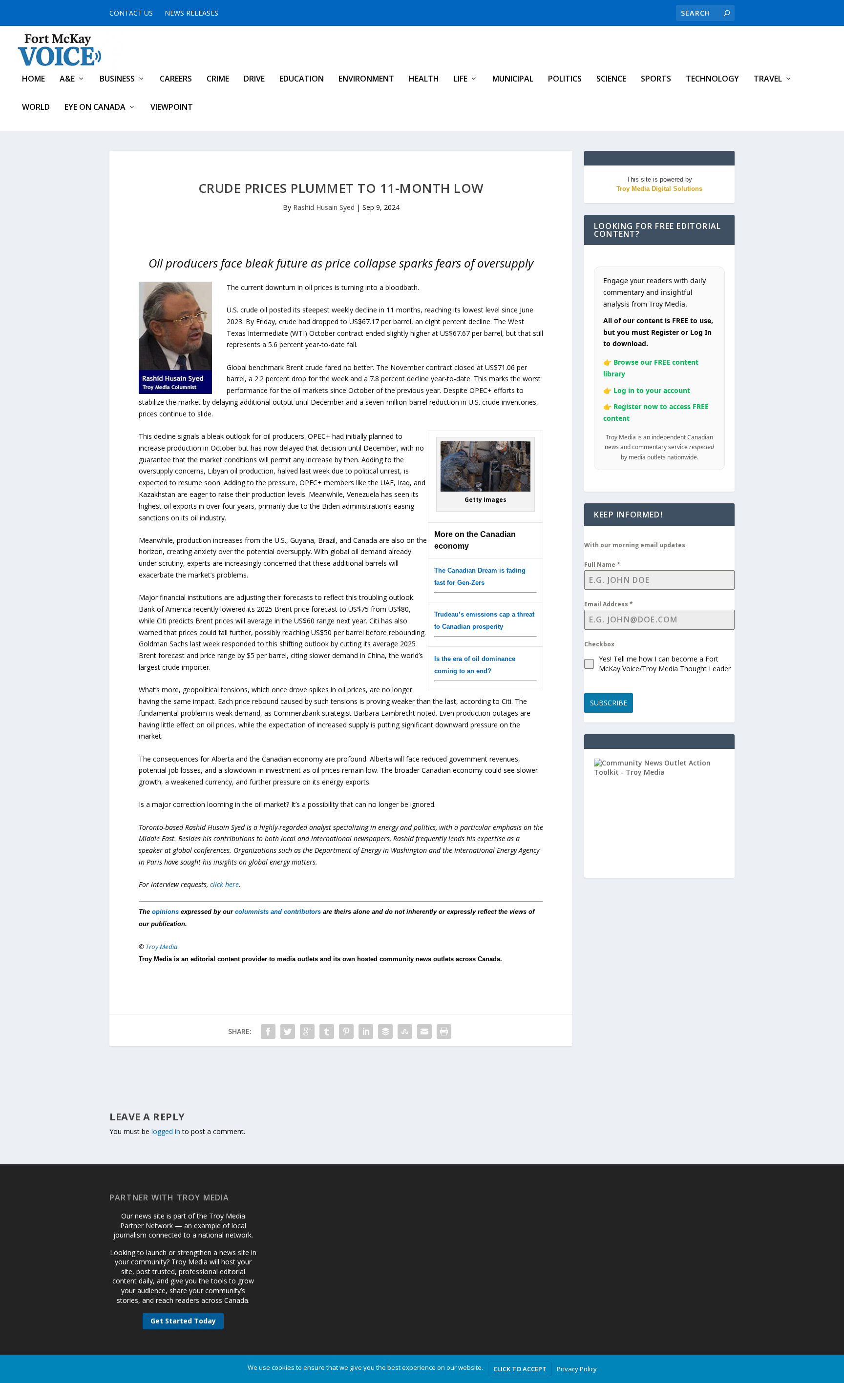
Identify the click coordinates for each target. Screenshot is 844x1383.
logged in (165, 1131)
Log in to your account (651, 390)
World (36, 107)
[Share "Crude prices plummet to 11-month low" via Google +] (307, 1031)
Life (460, 79)
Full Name (602, 564)
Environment (366, 79)
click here (224, 884)
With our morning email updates (634, 545)
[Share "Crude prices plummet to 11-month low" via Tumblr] (327, 1031)
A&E (67, 79)
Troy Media (162, 946)
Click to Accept (520, 1368)
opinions (165, 911)
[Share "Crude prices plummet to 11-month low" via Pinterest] (346, 1031)
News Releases (191, 13)
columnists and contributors (278, 911)
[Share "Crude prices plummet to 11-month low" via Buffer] (385, 1031)
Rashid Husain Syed (324, 207)
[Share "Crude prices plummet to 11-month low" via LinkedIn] (366, 1031)
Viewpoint (171, 107)
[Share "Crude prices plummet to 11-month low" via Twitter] (287, 1031)
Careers (176, 79)
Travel (768, 79)
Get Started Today (183, 1320)
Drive (254, 79)
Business (117, 79)
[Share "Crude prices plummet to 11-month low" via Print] (444, 1031)
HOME (33, 79)
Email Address (608, 604)
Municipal (512, 79)
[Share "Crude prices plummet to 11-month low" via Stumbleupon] (405, 1031)
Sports (656, 79)
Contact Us (131, 13)
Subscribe (608, 702)
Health (424, 79)
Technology (712, 79)
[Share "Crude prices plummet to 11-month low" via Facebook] (268, 1031)
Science (611, 79)
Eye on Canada (95, 107)
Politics (565, 79)
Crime (218, 79)
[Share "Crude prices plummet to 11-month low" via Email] (424, 1031)
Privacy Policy (577, 1368)
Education (301, 79)
